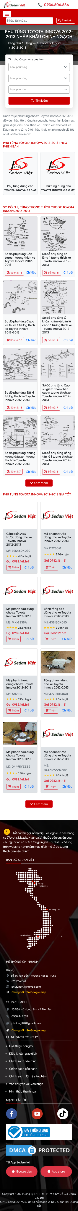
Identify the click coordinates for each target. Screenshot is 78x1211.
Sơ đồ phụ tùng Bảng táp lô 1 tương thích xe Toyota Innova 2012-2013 (57, 458)
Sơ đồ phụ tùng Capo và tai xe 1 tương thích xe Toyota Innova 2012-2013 (20, 326)
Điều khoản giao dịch (23, 1054)
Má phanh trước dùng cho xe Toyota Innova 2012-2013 (57, 537)
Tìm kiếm (67, 20)
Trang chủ (14, 43)
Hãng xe (30, 43)
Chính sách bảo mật (22, 1061)
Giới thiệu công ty (21, 1046)
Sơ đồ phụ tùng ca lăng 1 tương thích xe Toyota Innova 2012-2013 (56, 259)
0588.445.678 (19, 1016)
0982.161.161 (18, 981)
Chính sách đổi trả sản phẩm (28, 1076)
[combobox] (39, 67)
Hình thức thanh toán (23, 1091)
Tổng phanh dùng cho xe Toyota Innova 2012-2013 (56, 684)
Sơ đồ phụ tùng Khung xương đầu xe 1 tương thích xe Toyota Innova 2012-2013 (20, 458)
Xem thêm (41, 483)
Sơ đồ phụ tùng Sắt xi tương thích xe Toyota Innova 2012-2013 (20, 396)
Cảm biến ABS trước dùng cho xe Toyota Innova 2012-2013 (19, 539)
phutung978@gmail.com (26, 986)
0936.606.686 (56, 4)
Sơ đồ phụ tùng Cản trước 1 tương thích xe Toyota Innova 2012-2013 (20, 259)
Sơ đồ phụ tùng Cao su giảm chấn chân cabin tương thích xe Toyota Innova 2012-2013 (56, 392)
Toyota (43, 43)
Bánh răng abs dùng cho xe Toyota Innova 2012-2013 (57, 612)
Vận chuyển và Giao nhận (26, 1084)
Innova (56, 43)
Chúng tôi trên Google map (28, 992)
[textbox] (36, 67)
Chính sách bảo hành (23, 1069)
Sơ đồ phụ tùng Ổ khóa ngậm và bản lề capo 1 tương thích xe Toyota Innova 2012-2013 (57, 325)
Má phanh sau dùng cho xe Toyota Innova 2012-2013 (20, 612)
